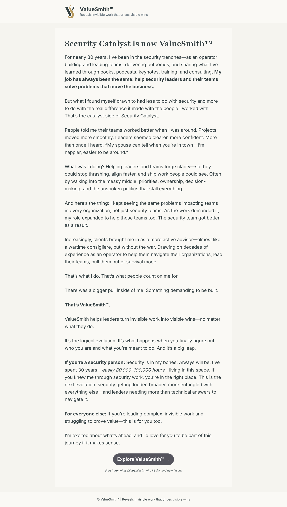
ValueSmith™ (96, 9)
